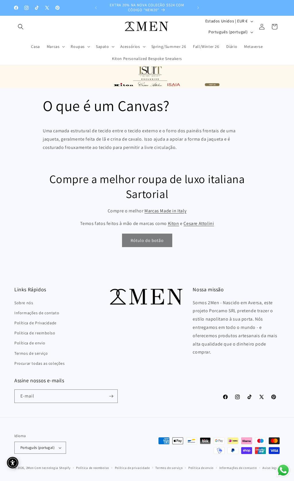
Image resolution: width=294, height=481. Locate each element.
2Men (30, 468)
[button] (20, 26)
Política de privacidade (132, 468)
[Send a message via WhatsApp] (283, 470)
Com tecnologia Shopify (52, 468)
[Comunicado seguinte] (198, 7)
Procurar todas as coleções (39, 363)
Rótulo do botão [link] (147, 240)
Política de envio (29, 343)
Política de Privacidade (35, 322)
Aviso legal (270, 468)
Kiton (173, 223)
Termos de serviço (31, 353)
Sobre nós (23, 302)
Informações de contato (36, 312)
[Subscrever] (111, 396)
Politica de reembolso (34, 332)
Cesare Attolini (198, 223)
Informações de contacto (238, 468)
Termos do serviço (169, 468)
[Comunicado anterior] (96, 7)
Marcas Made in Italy (165, 211)
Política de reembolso (92, 468)
